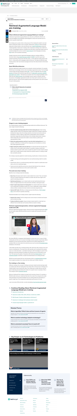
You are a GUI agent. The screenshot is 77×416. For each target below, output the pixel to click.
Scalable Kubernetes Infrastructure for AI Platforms (58, 59)
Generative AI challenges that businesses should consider (25, 299)
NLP (10, 52)
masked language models (24, 57)
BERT (33, 57)
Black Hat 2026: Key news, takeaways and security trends (46, 382)
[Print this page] (7, 39)
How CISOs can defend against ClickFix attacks (31, 381)
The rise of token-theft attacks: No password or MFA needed (60, 382)
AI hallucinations (38, 253)
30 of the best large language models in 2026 (20, 93)
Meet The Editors (22, 402)
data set (37, 44)
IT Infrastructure (12, 387)
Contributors (35, 398)
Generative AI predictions (18, 292)
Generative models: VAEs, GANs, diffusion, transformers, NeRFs (26, 294)
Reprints (34, 400)
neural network (30, 50)
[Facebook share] (7, 31)
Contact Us (22, 404)
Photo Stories (48, 402)
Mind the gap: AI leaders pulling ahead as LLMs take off (24, 297)
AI (18, 38)
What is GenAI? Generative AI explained (16, 19)
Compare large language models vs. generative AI (23, 302)
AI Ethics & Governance (15, 5)
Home (8, 15)
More (30, 3)
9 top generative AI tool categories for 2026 (19, 90)
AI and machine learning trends (39, 282)
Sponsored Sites (26, 3)
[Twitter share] (7, 33)
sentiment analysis (23, 271)
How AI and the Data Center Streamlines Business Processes (60, 50)
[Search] (68, 3)
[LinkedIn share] (7, 36)
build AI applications (37, 46)
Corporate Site (22, 413)
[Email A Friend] (7, 41)
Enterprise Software (12, 385)
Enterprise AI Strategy (50, 5)
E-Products (35, 406)
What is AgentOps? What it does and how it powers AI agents (28, 311)
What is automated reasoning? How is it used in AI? (25, 324)
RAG (46, 209)
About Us (21, 398)
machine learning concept (41, 258)
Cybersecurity (11, 380)
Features (16, 3)
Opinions (47, 400)
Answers (34, 402)
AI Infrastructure (24, 5)
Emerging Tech (42, 5)
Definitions (34, 404)
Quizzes (47, 404)
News (12, 3)
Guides (47, 398)
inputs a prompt (19, 76)
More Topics (58, 5)
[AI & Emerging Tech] (5, 2)
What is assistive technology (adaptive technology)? (25, 317)
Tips (18, 3)
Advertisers (22, 406)
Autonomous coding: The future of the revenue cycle (59, 46)
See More (60, 53)
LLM (28, 71)
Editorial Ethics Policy (23, 400)
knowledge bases (43, 243)
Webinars (22, 3)
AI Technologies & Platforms (33, 5)
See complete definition (22, 314)
